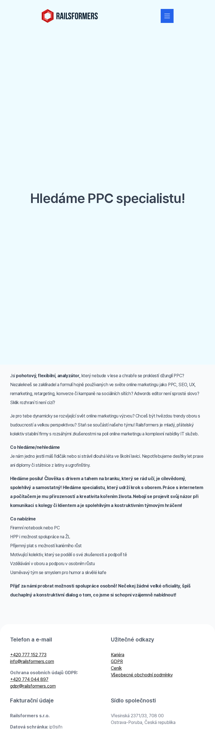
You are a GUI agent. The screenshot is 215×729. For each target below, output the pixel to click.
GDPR (117, 661)
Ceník (116, 668)
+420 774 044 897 (29, 679)
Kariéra (117, 654)
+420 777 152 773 (28, 654)
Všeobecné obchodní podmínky (142, 675)
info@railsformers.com (32, 661)
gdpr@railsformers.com (33, 686)
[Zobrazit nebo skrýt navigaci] (167, 16)
